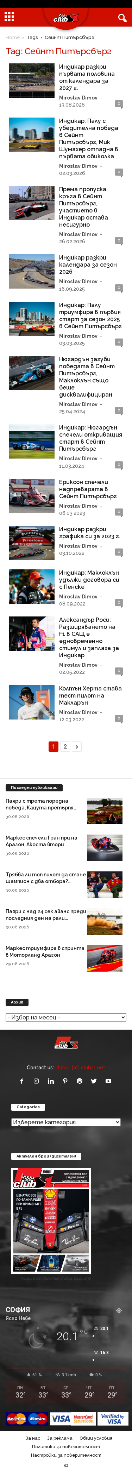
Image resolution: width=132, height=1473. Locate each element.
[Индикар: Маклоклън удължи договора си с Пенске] (32, 586)
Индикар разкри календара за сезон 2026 (88, 264)
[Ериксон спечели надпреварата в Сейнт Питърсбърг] (32, 496)
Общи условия (96, 1438)
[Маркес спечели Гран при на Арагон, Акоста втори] (104, 848)
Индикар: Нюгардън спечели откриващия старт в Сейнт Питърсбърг (90, 438)
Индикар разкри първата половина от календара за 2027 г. (87, 77)
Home (13, 37)
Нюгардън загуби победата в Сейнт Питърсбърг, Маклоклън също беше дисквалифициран (87, 377)
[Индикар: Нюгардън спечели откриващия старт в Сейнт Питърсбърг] (32, 441)
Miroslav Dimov (78, 98)
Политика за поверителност (66, 1446)
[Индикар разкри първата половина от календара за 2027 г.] (32, 80)
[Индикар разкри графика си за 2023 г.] (32, 543)
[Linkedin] (52, 1082)
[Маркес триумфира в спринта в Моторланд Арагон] (104, 958)
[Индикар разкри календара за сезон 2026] (32, 271)
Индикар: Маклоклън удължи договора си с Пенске (89, 579)
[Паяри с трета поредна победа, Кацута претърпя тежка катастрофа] (104, 811)
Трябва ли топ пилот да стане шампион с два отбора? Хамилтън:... (46, 881)
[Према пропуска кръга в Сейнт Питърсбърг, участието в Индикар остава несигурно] (32, 203)
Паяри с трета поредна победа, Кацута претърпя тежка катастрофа (40, 807)
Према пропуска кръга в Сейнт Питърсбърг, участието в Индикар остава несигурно (83, 207)
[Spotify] (81, 1082)
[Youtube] (109, 1082)
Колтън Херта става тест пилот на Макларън (90, 695)
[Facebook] (23, 1082)
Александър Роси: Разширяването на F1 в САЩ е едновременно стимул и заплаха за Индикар (89, 637)
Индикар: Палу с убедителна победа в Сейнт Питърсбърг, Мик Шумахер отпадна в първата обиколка (88, 139)
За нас (33, 1438)
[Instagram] (38, 1082)
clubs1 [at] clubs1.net (80, 1067)
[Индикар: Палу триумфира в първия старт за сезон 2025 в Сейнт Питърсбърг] (32, 319)
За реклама (60, 1438)
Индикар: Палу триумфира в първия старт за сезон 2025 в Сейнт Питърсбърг (90, 316)
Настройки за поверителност (66, 1455)
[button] (121, 17)
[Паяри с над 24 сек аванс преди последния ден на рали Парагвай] (104, 921)
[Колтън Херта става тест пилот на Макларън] (32, 702)
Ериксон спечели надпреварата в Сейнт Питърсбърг (88, 489)
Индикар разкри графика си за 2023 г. (89, 533)
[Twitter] (95, 1082)
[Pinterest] (66, 1082)
